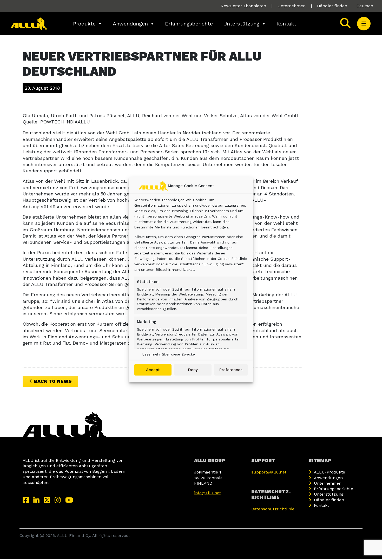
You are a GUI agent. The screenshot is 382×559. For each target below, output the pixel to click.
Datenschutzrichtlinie (272, 509)
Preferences (230, 369)
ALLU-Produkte (329, 472)
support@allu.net (268, 472)
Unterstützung (241, 24)
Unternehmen (292, 5)
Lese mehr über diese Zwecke (168, 354)
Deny (193, 369)
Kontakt (286, 24)
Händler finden (332, 5)
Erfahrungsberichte (189, 24)
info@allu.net (207, 492)
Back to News (53, 381)
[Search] (345, 23)
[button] (364, 23)
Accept (153, 369)
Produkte (84, 24)
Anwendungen (130, 24)
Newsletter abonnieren (243, 5)
